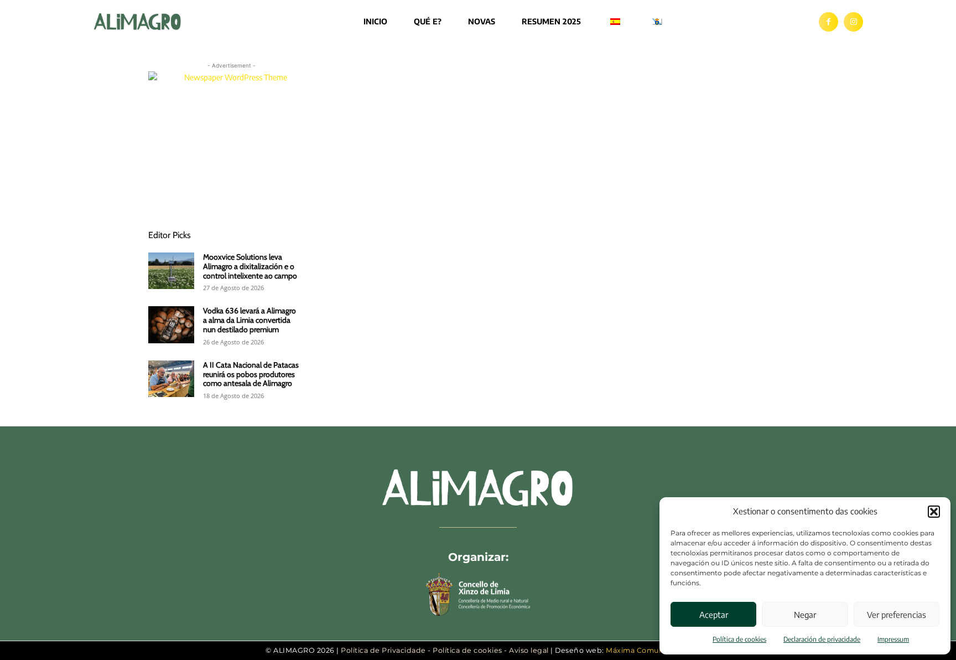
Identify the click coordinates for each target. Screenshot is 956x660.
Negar (805, 615)
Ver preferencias (896, 615)
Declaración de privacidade (821, 639)
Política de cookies (739, 639)
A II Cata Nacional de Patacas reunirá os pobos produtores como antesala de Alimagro (251, 374)
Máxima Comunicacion (648, 650)
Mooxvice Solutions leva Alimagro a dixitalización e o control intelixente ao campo (250, 266)
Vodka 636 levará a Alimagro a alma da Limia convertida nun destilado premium (249, 320)
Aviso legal (529, 650)
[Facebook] (828, 22)
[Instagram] (853, 22)
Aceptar (713, 615)
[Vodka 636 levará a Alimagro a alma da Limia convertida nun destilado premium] (171, 324)
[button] (933, 511)
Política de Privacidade (383, 650)
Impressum (893, 639)
